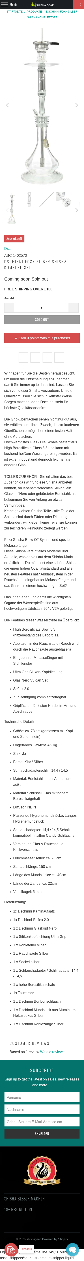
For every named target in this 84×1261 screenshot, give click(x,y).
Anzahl (9, 298)
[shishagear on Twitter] (14, 1226)
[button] (72, 1249)
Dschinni (11, 248)
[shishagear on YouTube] (29, 1226)
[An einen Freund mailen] (59, 357)
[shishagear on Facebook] (21, 1226)
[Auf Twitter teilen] (23, 357)
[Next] (76, 105)
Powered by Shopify (55, 1239)
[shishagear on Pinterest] (37, 1226)
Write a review (51, 1052)
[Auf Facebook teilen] (35, 357)
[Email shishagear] (70, 1226)
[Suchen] (67, 4)
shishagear (33, 1239)
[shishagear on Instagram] (46, 1226)
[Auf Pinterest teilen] (47, 357)
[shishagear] (42, 4)
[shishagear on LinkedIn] (61, 1226)
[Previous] (7, 105)
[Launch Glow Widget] (11, 1250)
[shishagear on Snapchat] (53, 1226)
